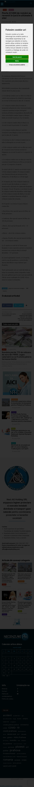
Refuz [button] (17, 61)
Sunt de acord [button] (17, 57)
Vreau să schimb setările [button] (17, 65)
